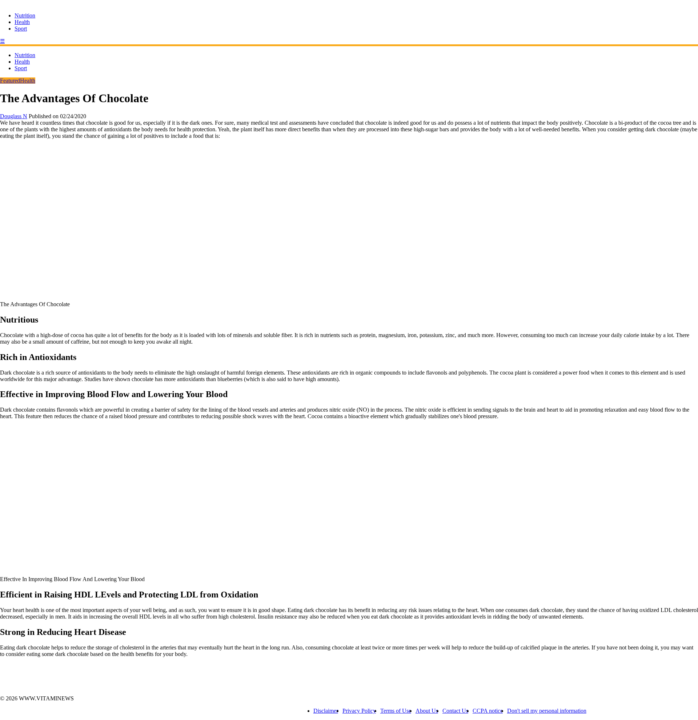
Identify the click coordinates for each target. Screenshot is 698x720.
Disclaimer (325, 711)
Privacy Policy (359, 711)
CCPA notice (488, 711)
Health (22, 22)
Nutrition (25, 15)
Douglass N (13, 116)
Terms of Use (395, 711)
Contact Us (455, 711)
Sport (21, 28)
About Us (427, 711)
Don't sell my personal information (546, 711)
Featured (10, 80)
